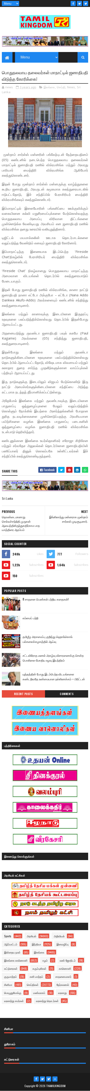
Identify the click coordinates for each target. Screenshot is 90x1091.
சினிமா (8, 985)
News (71, 87)
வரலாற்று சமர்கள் (14, 1001)
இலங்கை (49, 87)
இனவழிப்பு (63, 944)
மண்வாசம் (39, 993)
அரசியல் (31, 936)
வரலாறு (62, 993)
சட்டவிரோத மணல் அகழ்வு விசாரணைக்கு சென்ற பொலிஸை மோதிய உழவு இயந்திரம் (53, 657)
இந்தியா (36, 944)
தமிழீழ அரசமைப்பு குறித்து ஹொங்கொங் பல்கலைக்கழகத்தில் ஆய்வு (47, 639)
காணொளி (65, 968)
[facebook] (73, 3)
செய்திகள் (33, 985)
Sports (7, 936)
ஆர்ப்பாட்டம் (10, 944)
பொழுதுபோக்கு (12, 993)
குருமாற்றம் (10, 976)
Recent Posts (23, 694)
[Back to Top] (54, 1079)
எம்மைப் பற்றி (30, 618)
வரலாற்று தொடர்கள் (47, 1001)
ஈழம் (45, 960)
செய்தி (61, 87)
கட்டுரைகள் (11, 968)
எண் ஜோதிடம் (68, 960)
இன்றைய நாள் (12, 952)
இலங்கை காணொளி (15, 960)
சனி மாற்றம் (36, 976)
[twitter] (79, 3)
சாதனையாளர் (63, 976)
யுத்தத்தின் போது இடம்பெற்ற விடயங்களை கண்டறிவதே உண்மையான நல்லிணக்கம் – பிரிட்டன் (54, 676)
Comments (66, 694)
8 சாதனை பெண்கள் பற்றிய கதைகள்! (46, 599)
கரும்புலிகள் (39, 968)
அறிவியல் (59, 936)
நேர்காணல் (63, 985)
